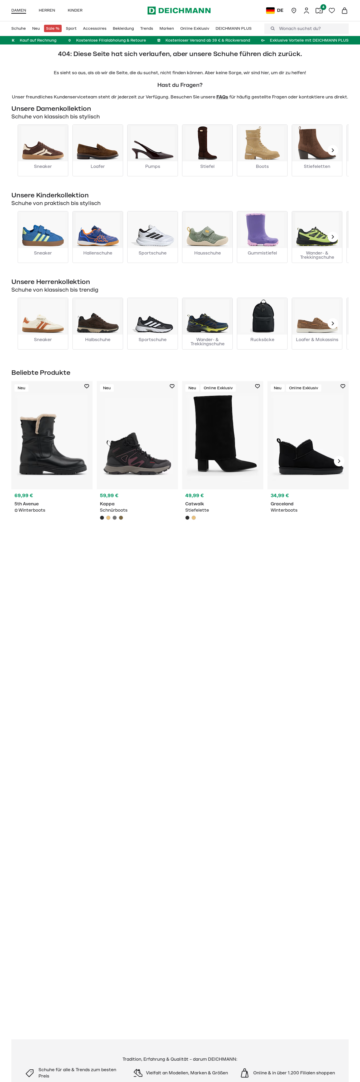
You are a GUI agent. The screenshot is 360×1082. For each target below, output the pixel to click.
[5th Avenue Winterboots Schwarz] (52, 461)
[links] (333, 150)
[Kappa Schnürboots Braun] (121, 518)
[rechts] (339, 461)
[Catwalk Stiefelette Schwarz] (222, 461)
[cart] (344, 10)
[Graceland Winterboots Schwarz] (308, 461)
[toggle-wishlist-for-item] (87, 386)
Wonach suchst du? (300, 28)
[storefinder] (294, 10)
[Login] (306, 10)
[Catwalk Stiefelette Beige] (194, 518)
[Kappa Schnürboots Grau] (114, 518)
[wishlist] (332, 10)
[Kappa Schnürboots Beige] (108, 518)
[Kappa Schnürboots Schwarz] (137, 461)
